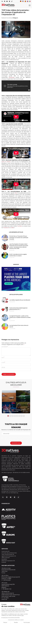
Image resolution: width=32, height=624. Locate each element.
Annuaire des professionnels (9, 553)
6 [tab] (19, 416)
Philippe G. (15, 18)
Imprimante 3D (5, 551)
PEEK (16, 193)
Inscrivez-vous (16, 443)
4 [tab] (14, 416)
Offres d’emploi (6, 557)
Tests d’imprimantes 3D (8, 554)
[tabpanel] (16, 401)
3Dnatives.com (17, 472)
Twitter (12, 227)
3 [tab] (12, 416)
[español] (25, 1)
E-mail (3, 362)
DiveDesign (12, 77)
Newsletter (4, 559)
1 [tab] (8, 416)
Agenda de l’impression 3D (9, 556)
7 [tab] (21, 416)
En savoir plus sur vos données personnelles (10, 617)
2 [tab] (10, 416)
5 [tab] (17, 416)
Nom (3, 357)
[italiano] (30, 1)
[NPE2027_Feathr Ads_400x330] (16, 279)
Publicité (4, 562)
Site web (3, 367)
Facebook (6, 227)
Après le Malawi (6, 161)
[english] (23, 1)
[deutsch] (20, 1)
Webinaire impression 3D (8, 560)
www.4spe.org (14, 492)
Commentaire (5, 346)
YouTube (19, 226)
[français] (27, 1)
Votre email (6, 433)
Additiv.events (26, 472)
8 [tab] (23, 416)
